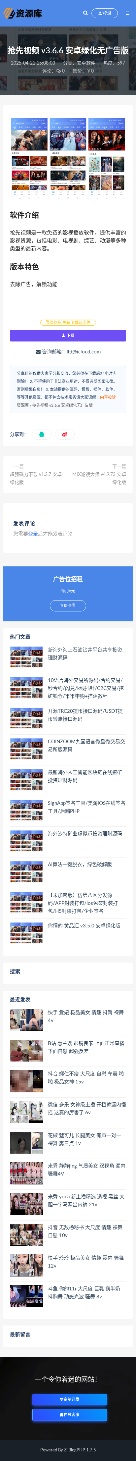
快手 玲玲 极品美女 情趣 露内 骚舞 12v (86, 1262)
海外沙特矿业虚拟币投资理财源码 (85, 833)
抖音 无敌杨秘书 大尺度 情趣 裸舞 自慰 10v (85, 1231)
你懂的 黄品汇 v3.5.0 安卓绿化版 (84, 925)
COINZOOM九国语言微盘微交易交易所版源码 (86, 745)
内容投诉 (108, 397)
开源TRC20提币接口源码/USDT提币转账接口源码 (85, 715)
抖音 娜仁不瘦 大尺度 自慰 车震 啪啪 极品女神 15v (86, 1077)
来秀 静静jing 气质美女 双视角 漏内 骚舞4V (86, 1170)
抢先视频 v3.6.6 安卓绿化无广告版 (62, 405)
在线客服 (72, 1415)
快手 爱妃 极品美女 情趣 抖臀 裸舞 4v (86, 1016)
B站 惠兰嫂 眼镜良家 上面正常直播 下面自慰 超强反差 (86, 1047)
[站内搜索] (85, 13)
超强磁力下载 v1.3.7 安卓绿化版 (36, 478)
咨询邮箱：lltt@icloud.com (71, 351)
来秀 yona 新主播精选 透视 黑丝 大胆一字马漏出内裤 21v (86, 1200)
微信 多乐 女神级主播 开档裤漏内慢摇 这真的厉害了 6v (87, 1108)
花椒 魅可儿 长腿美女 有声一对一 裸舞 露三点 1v (84, 1139)
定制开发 (72, 1399)
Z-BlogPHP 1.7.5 (80, 1450)
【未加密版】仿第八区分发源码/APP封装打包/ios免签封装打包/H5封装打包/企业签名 (83, 903)
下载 (70, 336)
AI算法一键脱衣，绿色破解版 (80, 864)
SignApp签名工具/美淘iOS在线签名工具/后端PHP (86, 807)
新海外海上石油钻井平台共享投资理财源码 (85, 654)
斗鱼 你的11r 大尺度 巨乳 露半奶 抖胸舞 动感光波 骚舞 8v (84, 1292)
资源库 (23, 405)
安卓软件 (86, 63)
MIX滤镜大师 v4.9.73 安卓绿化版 (99, 478)
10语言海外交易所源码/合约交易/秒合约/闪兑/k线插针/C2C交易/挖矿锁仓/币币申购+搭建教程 (86, 688)
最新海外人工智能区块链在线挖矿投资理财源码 (85, 776)
